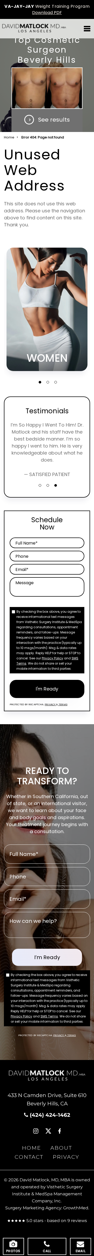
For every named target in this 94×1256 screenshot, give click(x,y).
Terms (62, 704)
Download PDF (47, 13)
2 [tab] (47, 382)
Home (9, 137)
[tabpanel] (47, 309)
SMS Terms (49, 1016)
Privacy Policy (52, 658)
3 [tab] (55, 382)
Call (47, 1251)
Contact (29, 1157)
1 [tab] (40, 382)
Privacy (50, 704)
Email (81, 1251)
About (61, 1148)
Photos (13, 1251)
